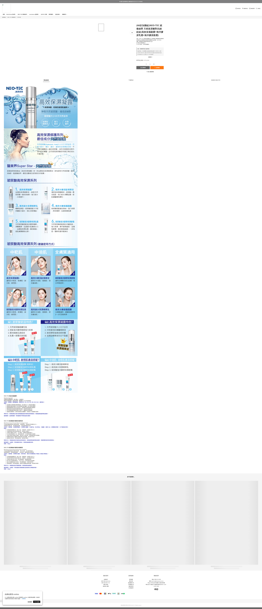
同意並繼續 (36, 602)
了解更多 (23, 598)
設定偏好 (30, 602)
